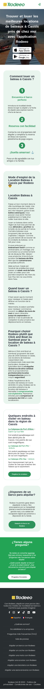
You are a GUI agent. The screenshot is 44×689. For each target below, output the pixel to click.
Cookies (37, 684)
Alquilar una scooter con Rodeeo (22, 660)
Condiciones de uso (23, 684)
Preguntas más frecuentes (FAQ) (22, 634)
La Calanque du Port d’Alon (21, 429)
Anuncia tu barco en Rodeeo (22, 524)
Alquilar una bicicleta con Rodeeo (22, 665)
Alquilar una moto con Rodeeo (22, 655)
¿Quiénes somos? (22, 624)
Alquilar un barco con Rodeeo (22, 645)
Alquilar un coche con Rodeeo (22, 650)
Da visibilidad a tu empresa (22, 629)
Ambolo (11, 448)
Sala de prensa (22, 639)
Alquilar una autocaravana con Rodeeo (22, 670)
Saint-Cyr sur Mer (16, 431)
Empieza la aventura (19, 474)
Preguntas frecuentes (19, 577)
